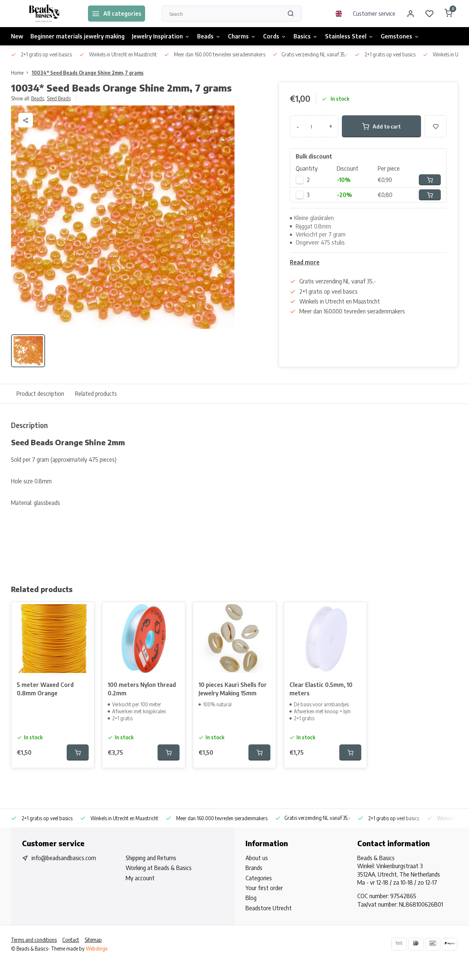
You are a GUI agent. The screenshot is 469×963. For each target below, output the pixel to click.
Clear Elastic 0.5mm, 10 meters (320, 688)
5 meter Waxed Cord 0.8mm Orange (45, 688)
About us (256, 858)
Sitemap (93, 940)
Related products (96, 393)
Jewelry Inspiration (157, 36)
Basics (302, 36)
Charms (238, 36)
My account (140, 878)
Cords (271, 36)
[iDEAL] (416, 944)
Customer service (374, 13)
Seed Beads (59, 98)
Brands (253, 867)
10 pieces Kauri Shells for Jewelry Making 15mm (233, 688)
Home (17, 73)
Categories (258, 878)
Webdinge (96, 948)
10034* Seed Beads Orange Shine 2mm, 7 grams (88, 73)
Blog (250, 897)
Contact (70, 940)
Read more (305, 262)
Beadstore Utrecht (268, 908)
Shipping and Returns (151, 858)
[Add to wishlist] (83, 613)
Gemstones (396, 36)
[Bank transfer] (399, 944)
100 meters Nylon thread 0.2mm (142, 688)
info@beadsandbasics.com (64, 858)
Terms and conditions (34, 940)
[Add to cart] (78, 752)
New (17, 36)
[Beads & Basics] (44, 14)
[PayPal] (449, 944)
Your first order (264, 888)
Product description (40, 393)
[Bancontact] (432, 944)
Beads (205, 36)
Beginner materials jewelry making (77, 36)
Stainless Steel (345, 36)
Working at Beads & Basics (159, 867)
